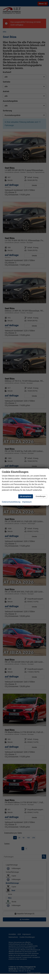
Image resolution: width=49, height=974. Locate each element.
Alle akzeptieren (25, 496)
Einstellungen (41, 496)
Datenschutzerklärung (11, 502)
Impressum (27, 502)
